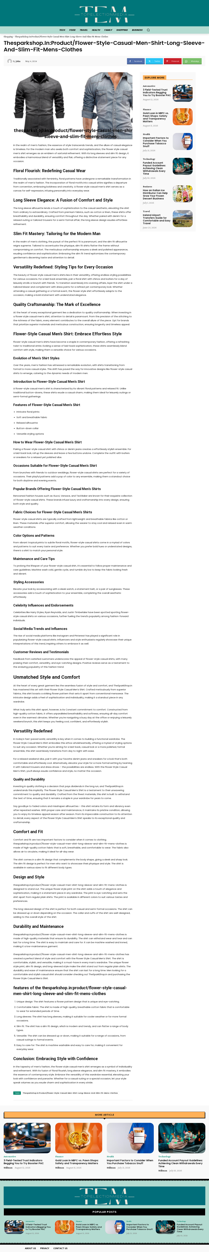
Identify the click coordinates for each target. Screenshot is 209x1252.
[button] (148, 30)
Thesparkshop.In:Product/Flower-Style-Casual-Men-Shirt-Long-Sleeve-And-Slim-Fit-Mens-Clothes (70, 1093)
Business (147, 186)
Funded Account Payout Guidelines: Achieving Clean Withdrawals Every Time (154, 168)
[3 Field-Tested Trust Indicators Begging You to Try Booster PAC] (183, 93)
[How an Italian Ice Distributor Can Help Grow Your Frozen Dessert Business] (183, 193)
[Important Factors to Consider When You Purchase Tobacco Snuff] (183, 141)
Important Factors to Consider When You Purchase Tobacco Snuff (156, 142)
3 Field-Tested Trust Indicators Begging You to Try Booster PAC (157, 92)
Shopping (8, 36)
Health (146, 134)
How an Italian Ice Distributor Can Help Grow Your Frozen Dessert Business (155, 194)
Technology (149, 159)
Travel (146, 211)
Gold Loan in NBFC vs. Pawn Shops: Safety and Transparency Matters (156, 117)
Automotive (149, 86)
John (18, 61)
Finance (147, 109)
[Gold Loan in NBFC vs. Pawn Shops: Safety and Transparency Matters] (183, 116)
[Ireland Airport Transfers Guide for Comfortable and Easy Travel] (183, 218)
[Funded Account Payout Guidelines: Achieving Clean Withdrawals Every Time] (183, 166)
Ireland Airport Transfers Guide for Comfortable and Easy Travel (156, 219)
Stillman (8, 1167)
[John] (10, 61)
